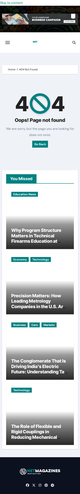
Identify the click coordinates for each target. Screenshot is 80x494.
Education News (24, 194)
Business (19, 325)
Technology (40, 259)
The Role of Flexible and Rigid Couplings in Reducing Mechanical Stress (36, 434)
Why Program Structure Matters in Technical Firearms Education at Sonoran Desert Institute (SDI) (37, 241)
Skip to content (11, 3)
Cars (34, 325)
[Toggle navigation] (7, 42)
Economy (20, 259)
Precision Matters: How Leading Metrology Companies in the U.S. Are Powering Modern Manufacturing (38, 306)
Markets (49, 325)
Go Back (40, 144)
